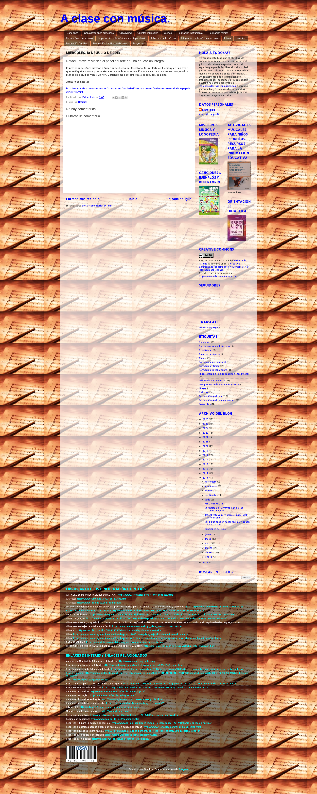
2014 (206, 473)
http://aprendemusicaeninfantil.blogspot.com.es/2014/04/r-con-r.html (143, 665)
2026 (206, 419)
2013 (206, 477)
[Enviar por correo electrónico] (113, 97)
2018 (206, 455)
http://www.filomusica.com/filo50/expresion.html (172, 726)
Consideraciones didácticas (99, 32)
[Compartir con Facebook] (122, 97)
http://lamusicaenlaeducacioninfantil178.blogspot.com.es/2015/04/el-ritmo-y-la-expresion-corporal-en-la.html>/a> (177, 669)
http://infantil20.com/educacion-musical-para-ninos (109, 707)
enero (209, 556)
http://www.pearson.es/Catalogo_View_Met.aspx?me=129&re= (147, 626)
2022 (206, 437)
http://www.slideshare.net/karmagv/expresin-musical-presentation (124, 642)
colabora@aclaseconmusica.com (218, 86)
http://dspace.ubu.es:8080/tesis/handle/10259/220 (214, 606)
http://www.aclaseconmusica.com (218, 276)
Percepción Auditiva (76, 43)
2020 (206, 446)
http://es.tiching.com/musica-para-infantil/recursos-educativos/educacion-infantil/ (152, 730)
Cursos (168, 32)
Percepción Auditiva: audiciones (110, 43)
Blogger (183, 769)
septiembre (212, 495)
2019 (206, 450)
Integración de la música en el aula (199, 38)
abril (208, 543)
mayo (208, 538)
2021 (206, 441)
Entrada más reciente (83, 199)
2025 (206, 423)
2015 (206, 468)
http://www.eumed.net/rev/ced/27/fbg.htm (101, 598)
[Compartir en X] (119, 97)
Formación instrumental (190, 32)
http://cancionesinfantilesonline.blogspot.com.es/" (135, 703)
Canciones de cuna (215, 529)
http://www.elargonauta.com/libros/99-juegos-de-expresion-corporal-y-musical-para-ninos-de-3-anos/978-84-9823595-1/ (156, 618)
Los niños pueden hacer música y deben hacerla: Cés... (227, 523)
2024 (206, 428)
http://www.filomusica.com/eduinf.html (99, 602)
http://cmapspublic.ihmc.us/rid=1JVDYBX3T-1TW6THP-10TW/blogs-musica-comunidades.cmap (155, 687)
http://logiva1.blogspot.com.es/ (90, 679)
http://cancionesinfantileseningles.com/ (113, 695)
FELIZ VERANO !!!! (214, 503)
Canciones (72, 32)
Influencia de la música (163, 38)
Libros (227, 38)
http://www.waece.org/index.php (136, 661)
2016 (206, 464)
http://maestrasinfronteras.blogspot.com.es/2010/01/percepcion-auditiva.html (134, 715)
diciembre (211, 481)
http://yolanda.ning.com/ (116, 711)
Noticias (241, 38)
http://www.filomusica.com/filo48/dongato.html (145, 594)
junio (208, 534)
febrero (210, 552)
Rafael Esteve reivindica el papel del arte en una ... (226, 516)
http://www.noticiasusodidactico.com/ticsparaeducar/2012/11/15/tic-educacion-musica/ (162, 722)
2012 (206, 562)
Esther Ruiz (208, 109)
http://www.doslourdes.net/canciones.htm (115, 719)
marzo (209, 547)
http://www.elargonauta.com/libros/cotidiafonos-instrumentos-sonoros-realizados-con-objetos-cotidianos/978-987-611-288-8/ (162, 614)
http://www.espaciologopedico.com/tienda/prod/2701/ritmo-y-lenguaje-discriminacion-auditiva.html (131, 634)
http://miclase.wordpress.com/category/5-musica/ (120, 738)
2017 (206, 459)
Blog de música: (75, 673)
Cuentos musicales (147, 32)
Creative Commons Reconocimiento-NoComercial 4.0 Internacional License (224, 266)
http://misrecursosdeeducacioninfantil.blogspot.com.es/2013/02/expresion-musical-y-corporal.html (180, 683)
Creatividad (125, 32)
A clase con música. (115, 18)
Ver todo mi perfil (209, 114)
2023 (206, 432)
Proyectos (138, 43)
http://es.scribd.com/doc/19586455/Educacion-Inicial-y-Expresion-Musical (120, 630)
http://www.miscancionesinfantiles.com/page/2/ (117, 691)
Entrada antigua (179, 199)
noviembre (211, 486)
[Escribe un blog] (116, 97)
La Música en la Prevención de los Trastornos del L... (224, 509)
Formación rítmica (218, 32)
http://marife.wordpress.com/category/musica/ (131, 734)
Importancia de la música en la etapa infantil (121, 38)
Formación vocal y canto (79, 38)
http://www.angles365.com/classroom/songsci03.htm (132, 699)
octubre (210, 490)
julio (208, 499)
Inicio (133, 199)
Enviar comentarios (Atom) (97, 205)
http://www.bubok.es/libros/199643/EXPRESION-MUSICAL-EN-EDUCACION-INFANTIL (158, 610)
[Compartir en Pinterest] (125, 97)
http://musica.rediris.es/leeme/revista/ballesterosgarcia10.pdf (179, 646)
